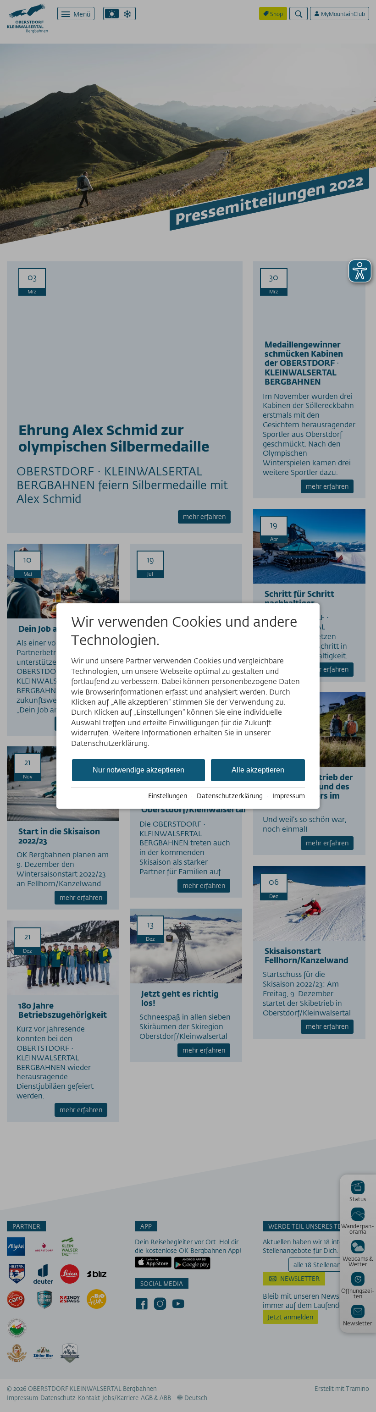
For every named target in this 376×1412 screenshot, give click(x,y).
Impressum (288, 796)
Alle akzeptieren (258, 770)
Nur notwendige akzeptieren (138, 770)
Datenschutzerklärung (230, 796)
